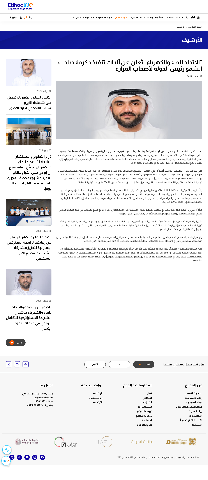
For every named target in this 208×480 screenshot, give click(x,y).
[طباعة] (26, 364)
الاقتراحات (146, 402)
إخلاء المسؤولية (193, 398)
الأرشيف (97, 402)
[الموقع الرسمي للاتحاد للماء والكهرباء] (20, 7)
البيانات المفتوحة (104, 17)
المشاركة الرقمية (155, 17)
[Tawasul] (65, 441)
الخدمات (170, 17)
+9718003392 (34, 405)
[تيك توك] (19, 457)
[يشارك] (9, 364)
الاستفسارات (144, 406)
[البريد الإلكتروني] (17, 364)
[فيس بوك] (42, 457)
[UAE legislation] (27, 441)
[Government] (104, 441)
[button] (30, 17)
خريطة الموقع (144, 411)
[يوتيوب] (27, 457)
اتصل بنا (77, 17)
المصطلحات (195, 415)
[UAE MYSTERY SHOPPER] (181, 442)
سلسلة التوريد (137, 17)
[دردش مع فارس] (6, 462)
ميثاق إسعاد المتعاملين (189, 406)
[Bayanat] (142, 441)
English (13, 17)
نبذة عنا (179, 17)
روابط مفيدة (195, 411)
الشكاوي (147, 398)
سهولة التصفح (193, 393)
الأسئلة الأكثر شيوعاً (191, 420)
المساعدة (197, 424)
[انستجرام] (34, 457)
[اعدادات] (21, 17)
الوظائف (97, 393)
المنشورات (88, 17)
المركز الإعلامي (121, 17)
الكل (19, 342)
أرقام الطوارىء (194, 402)
